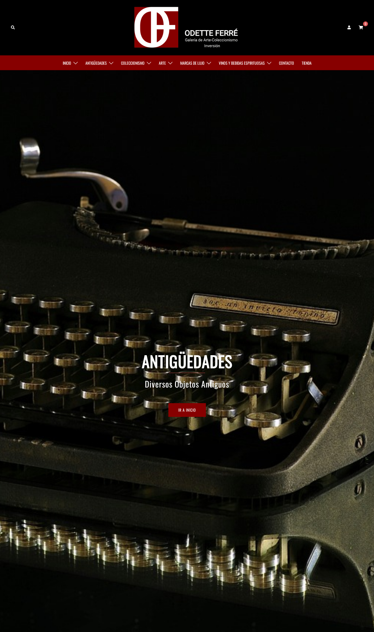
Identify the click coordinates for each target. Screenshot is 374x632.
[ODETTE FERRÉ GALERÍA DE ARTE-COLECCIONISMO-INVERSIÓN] (187, 27)
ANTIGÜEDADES (96, 63)
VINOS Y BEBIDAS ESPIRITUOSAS (242, 63)
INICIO (67, 63)
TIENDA (307, 63)
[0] (361, 27)
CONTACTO (286, 63)
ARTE (162, 63)
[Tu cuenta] (349, 27)
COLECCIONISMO (133, 63)
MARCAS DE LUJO (192, 63)
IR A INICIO (187, 410)
